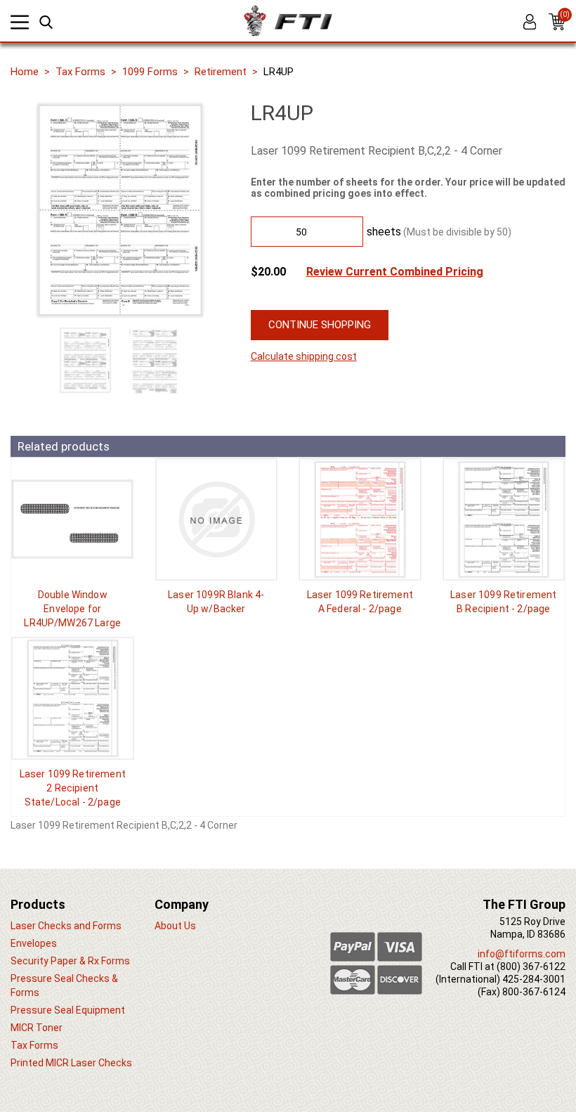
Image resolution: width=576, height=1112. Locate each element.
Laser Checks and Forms (66, 925)
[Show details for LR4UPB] (216, 519)
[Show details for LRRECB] (504, 519)
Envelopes (34, 943)
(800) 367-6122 (531, 966)
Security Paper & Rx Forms (70, 960)
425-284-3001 (533, 979)
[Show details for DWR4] (72, 519)
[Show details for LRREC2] (72, 698)
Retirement (221, 71)
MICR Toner (37, 1027)
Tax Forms (80, 71)
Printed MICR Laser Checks (71, 1062)
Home (25, 71)
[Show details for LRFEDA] (360, 519)
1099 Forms (150, 71)
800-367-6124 (533, 991)
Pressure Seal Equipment (68, 1010)
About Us (175, 925)
